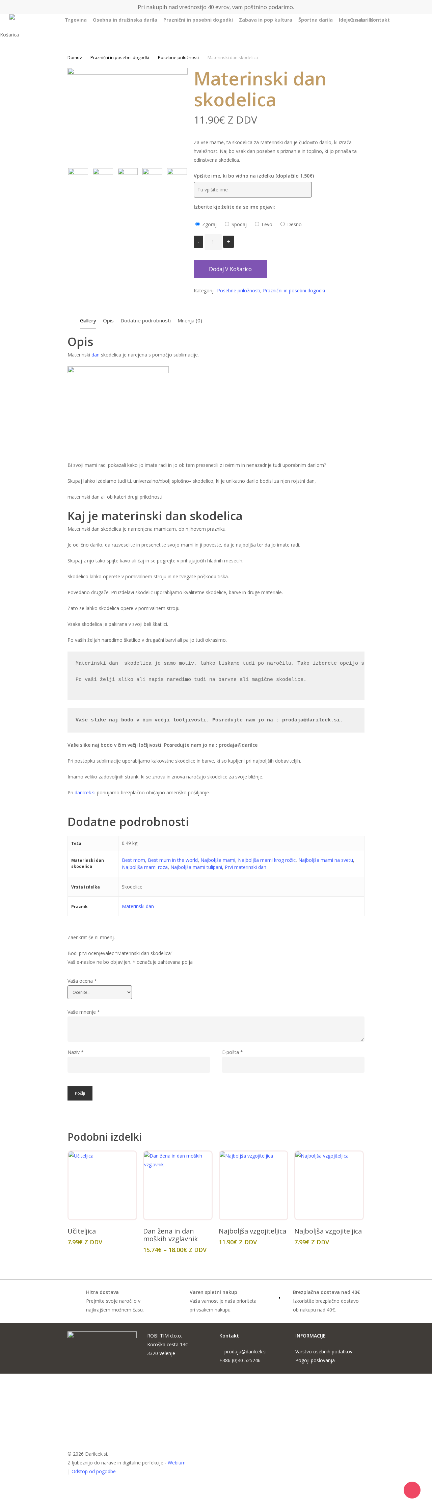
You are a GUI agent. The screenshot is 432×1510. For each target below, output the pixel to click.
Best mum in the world (173, 860)
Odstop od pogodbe (94, 1471)
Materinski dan (138, 906)
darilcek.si (85, 792)
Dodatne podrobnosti (145, 320)
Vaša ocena (82, 981)
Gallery (88, 320)
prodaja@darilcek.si (245, 1351)
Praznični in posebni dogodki (119, 57)
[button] (216, 1505)
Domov (75, 57)
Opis (108, 320)
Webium (177, 1462)
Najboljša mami (217, 860)
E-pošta (232, 1052)
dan (95, 354)
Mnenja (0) (190, 320)
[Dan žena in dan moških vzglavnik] (178, 1185)
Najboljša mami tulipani (196, 867)
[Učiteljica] (102, 1185)
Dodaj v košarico (230, 269)
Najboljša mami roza (145, 867)
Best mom (133, 860)
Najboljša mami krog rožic (267, 860)
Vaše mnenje (84, 1012)
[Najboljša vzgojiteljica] (253, 1185)
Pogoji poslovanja (315, 1360)
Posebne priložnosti (178, 57)
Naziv (76, 1052)
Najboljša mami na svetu (325, 860)
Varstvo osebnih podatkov (323, 1351)
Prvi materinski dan (245, 867)
